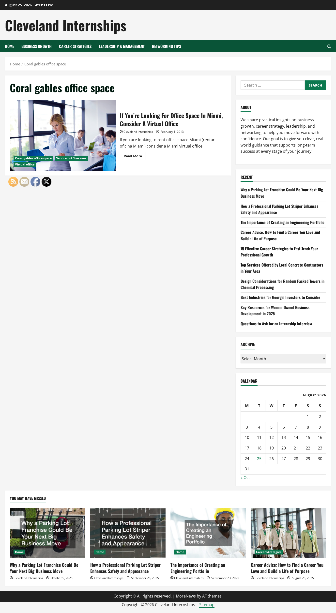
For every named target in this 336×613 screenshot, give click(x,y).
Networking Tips (166, 46)
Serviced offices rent (71, 158)
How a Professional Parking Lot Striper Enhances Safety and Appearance (125, 568)
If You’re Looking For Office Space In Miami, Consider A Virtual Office (63, 135)
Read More (135, 156)
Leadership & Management (122, 46)
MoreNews (186, 596)
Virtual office (24, 164)
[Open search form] (329, 46)
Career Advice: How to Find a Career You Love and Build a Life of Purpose (287, 568)
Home (9, 46)
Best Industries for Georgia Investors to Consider (280, 297)
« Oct (245, 477)
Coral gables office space (33, 158)
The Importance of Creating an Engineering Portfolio (282, 222)
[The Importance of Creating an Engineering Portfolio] (208, 533)
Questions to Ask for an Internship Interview (276, 324)
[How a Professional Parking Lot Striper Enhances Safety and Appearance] (128, 533)
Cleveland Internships (65, 25)
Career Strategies (75, 46)
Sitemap (206, 604)
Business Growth (36, 46)
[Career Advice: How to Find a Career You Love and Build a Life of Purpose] (288, 533)
